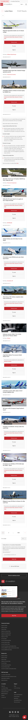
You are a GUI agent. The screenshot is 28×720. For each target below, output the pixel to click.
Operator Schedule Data (6, 633)
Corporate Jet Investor (11, 74)
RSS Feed (18, 712)
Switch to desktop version (14, 575)
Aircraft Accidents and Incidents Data (8, 646)
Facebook (15, 712)
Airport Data (3, 629)
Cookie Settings (17, 688)
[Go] (26, 538)
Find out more (14, 42)
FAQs (15, 686)
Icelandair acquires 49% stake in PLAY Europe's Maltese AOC (12, 391)
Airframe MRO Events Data (6, 649)
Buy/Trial (14, 615)
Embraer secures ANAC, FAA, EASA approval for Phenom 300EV (12, 335)
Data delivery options (5, 678)
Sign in (22, 4)
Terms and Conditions (18, 694)
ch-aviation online (4, 1)
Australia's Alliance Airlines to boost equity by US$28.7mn (14, 91)
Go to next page (25, 532)
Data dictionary (4, 680)
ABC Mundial (9, 222)
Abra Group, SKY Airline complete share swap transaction (13, 297)
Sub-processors (17, 702)
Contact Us (3, 697)
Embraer (8, 338)
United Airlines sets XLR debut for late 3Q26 (12, 239)
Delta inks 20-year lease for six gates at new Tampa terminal (13, 199)
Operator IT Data (4, 636)
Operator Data (4, 627)
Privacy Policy (16, 696)
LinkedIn (10, 712)
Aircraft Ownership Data (6, 640)
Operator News (4, 625)
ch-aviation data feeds (5, 674)
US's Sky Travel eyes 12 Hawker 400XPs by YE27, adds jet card (14, 179)
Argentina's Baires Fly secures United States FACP (12, 355)
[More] (3, 15)
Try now (14, 46)
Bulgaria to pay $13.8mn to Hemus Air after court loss (14, 502)
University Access (4, 691)
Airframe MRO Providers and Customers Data (10, 647)
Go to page (3, 538)
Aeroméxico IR (10, 280)
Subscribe (14, 559)
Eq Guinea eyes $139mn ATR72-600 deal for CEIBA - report (13, 464)
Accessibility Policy (18, 700)
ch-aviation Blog (4, 688)
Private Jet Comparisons (11, 182)
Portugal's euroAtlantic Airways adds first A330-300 (13, 427)
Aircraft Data (4, 638)
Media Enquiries (4, 693)
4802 (18, 532)
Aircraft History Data (5, 642)
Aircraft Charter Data (5, 644)
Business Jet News (7, 361)
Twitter (13, 712)
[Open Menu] (26, 4)
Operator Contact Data (5, 631)
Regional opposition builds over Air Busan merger (13, 31)
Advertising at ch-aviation (6, 689)
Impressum (16, 698)
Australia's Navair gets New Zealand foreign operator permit (14, 71)
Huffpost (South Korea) (11, 54)
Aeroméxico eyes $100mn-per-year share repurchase (13, 257)
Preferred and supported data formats (8, 676)
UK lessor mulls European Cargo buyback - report (13, 409)
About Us (3, 686)
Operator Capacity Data (6, 634)
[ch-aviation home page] (6, 4)
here (17, 163)
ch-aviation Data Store (15, 1)
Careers (2, 695)
